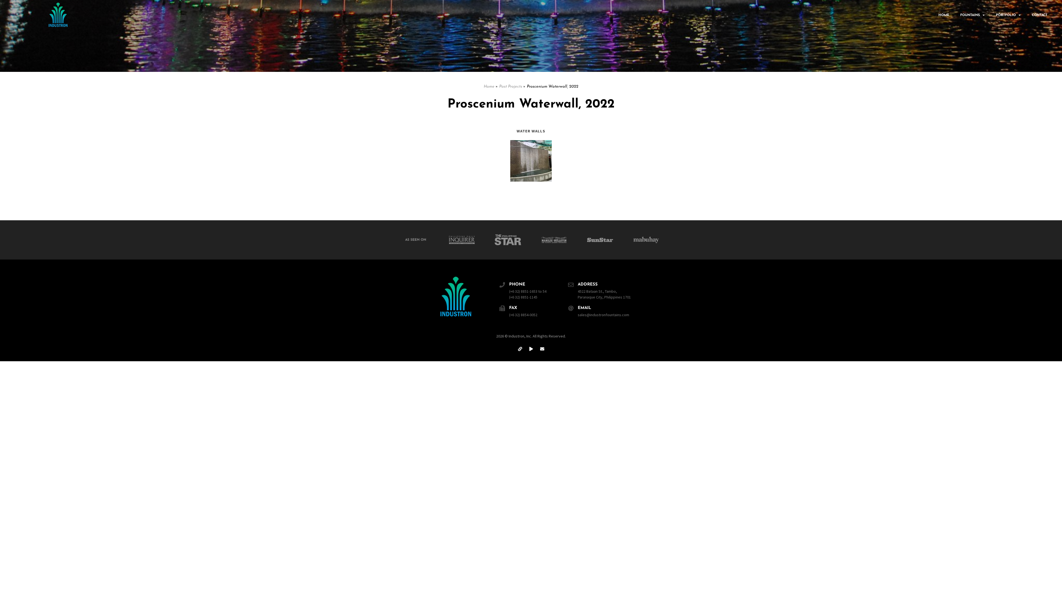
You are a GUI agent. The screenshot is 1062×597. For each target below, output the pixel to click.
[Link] (520, 349)
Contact (1039, 15)
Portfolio (1006, 15)
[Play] (531, 349)
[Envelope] (542, 349)
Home (943, 15)
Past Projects (510, 87)
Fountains (970, 15)
